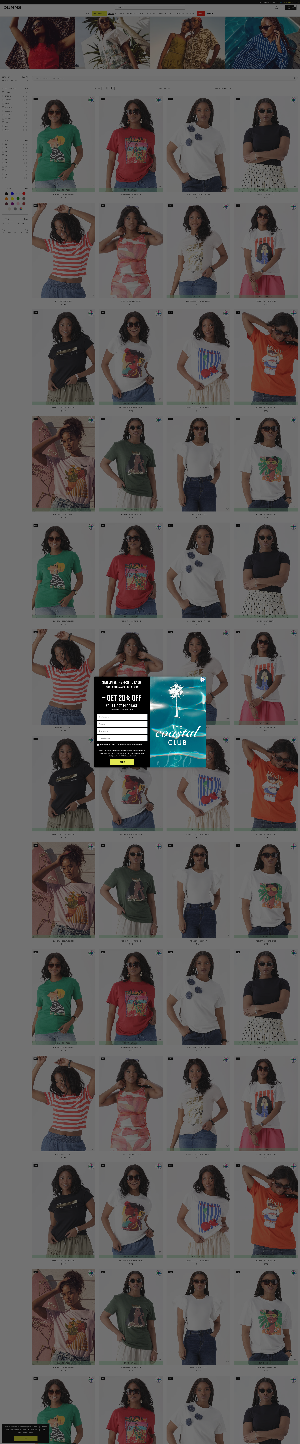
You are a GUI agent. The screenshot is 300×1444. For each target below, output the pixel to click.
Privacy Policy (113, 756)
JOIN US (122, 762)
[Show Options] (145, 717)
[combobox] (121, 717)
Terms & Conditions (129, 756)
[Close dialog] (203, 679)
